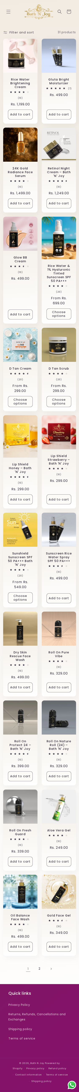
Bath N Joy (37, 1063)
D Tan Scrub (58, 368)
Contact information (28, 1074)
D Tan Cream (20, 368)
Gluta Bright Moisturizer (58, 81)
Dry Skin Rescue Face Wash (20, 656)
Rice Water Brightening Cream (20, 83)
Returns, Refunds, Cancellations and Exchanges (37, 1017)
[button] (8, 11)
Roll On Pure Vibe (58, 654)
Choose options (59, 314)
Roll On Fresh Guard (20, 832)
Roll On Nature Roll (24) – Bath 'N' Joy (58, 745)
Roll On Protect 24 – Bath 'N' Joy (20, 745)
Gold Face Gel (59, 915)
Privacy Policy (19, 1005)
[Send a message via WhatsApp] (72, 1085)
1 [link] (28, 969)
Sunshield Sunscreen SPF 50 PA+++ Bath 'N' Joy (20, 559)
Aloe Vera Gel (58, 830)
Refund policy (57, 1068)
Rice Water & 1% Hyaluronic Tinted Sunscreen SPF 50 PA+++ (59, 273)
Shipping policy (20, 1029)
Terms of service (21, 1038)
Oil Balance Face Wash (20, 917)
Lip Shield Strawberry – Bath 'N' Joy (59, 459)
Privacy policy (35, 1068)
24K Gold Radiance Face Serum (20, 172)
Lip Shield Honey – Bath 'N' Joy (20, 468)
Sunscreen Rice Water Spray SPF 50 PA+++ (59, 557)
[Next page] (51, 968)
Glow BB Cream (20, 259)
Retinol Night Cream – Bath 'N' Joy (59, 172)
